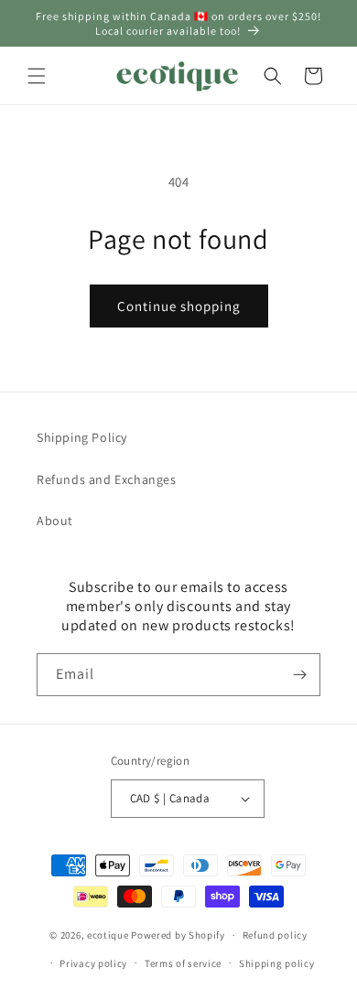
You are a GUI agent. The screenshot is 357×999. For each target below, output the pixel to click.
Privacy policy (93, 963)
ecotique (109, 935)
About (55, 520)
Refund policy (275, 935)
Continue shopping (179, 306)
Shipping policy (277, 963)
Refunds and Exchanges (107, 479)
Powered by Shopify (178, 935)
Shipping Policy (82, 437)
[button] (36, 76)
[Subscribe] (299, 674)
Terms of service (183, 963)
